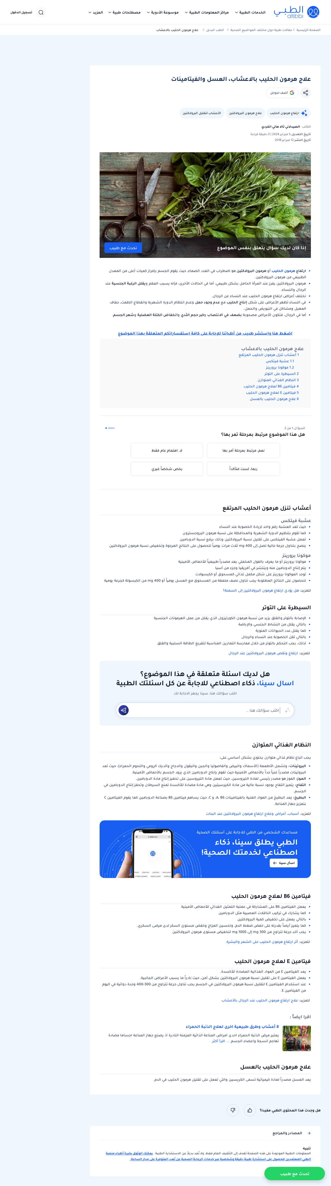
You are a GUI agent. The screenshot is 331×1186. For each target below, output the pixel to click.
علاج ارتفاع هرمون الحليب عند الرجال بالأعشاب (259, 1000)
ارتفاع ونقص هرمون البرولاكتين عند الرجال (263, 653)
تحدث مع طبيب (123, 248)
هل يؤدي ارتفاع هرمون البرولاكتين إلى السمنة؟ (261, 590)
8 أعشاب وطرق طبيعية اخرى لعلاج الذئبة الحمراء (232, 1026)
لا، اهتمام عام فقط (166, 450)
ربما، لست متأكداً (243, 468)
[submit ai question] (123, 710)
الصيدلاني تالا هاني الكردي (280, 126)
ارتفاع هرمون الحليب (284, 113)
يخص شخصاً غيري (166, 468)
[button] (250, 12)
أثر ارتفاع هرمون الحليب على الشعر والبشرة (262, 941)
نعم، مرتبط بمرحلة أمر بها (243, 450)
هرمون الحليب (283, 271)
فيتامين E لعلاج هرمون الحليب (270, 392)
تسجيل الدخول (21, 12)
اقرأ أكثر (218, 1041)
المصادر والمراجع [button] (287, 1133)
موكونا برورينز (277, 367)
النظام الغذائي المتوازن (277, 380)
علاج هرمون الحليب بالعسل (273, 398)
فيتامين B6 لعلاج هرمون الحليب (270, 386)
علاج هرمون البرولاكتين (245, 113)
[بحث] (41, 12)
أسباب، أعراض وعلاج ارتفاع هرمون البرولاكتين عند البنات (252, 813)
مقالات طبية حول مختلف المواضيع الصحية (261, 30)
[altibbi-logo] (297, 12)
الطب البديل (215, 30)
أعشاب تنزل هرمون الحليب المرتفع (267, 354)
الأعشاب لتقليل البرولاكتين (202, 113)
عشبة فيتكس (277, 361)
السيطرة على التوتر (280, 373)
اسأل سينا (287, 862)
